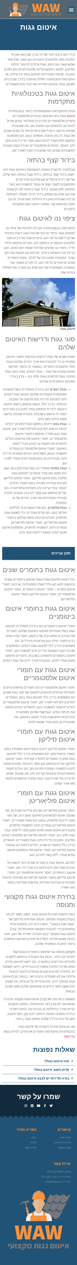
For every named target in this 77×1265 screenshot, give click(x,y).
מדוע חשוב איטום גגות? (51, 1069)
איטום (71, 116)
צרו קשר (69, 1036)
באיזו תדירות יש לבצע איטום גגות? (43, 1078)
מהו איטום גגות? (56, 1061)
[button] (71, 10)
